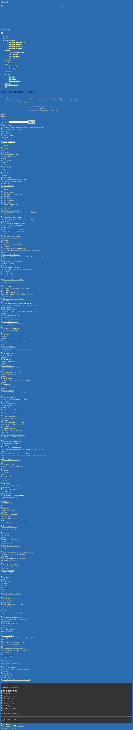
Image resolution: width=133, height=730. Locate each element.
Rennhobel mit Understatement (11, 546)
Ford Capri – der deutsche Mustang (12, 617)
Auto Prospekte (6, 125)
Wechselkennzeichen (8, 489)
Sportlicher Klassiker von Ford (11, 154)
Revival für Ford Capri (8, 667)
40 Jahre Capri (6, 581)
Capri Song (5, 334)
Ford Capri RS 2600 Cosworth (11, 372)
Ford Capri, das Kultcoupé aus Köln (12, 129)
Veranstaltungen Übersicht (17, 42)
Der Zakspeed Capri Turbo (10, 539)
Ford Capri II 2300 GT (8, 142)
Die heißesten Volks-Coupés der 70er (12, 280)
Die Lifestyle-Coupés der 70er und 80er (13, 648)
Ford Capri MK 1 (7, 161)
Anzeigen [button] (7, 50)
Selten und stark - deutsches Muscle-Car (13, 558)
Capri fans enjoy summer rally (11, 514)
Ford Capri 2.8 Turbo (8, 403)
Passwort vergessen (14, 81)
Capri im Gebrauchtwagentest (10, 204)
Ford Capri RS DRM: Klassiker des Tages (14, 179)
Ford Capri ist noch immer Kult (11, 328)
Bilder (7, 64)
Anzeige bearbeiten (14, 58)
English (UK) (10, 726)
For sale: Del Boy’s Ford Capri (11, 460)
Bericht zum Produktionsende (11, 309)
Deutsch (8, 724)
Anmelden (12, 77)
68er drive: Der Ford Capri (10, 322)
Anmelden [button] (8, 75)
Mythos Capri (6, 598)
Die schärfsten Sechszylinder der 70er (13, 422)
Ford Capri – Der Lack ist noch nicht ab (13, 248)
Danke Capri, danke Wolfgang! (11, 236)
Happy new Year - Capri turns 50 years (13, 299)
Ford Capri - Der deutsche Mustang (12, 594)
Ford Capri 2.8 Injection (9, 347)
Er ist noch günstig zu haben (10, 409)
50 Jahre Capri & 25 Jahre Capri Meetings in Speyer (17, 303)
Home (7, 36)
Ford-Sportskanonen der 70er (10, 267)
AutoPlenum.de (6, 661)
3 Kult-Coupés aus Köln (9, 397)
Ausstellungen (13, 69)
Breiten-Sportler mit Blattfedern (11, 441)
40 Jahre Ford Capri (8, 186)
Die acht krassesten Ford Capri (11, 211)
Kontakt (7, 83)
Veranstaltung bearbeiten (16, 48)
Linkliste (7, 60)
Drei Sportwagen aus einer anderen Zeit (13, 642)
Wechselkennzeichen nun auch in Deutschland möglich (18, 520)
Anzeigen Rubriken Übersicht (17, 52)
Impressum (8, 73)
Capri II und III (6, 477)
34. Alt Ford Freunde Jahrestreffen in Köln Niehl (16, 680)
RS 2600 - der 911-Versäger (10, 564)
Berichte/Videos (9, 62)
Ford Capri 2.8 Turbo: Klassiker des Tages (14, 223)
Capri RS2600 (6, 384)
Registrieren (12, 79)
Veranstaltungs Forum (15, 44)
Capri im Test (6, 483)
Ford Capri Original (8, 464)
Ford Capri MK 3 (7, 167)
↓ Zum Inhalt (4, 2)
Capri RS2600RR (7, 359)
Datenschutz (8, 71)
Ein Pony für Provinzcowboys (11, 315)
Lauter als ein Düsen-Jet (9, 273)
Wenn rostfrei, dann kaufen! (10, 416)
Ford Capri (5, 173)
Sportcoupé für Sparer (8, 192)
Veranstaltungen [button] (10, 40)
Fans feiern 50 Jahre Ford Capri (11, 255)
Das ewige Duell (7, 242)
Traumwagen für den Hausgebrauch (12, 604)
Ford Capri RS (6, 148)
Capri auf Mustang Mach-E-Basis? (12, 261)
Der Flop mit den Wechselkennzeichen (13, 495)
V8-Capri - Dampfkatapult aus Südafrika (13, 435)
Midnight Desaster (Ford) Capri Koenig (13, 341)
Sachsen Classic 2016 (8, 286)
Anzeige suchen (13, 54)
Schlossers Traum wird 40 (9, 623)
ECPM (7, 38)
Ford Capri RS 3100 (8, 391)
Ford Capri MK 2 (7, 198)
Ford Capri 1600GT (8, 571)
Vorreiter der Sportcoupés (9, 527)
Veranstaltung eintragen (16, 46)
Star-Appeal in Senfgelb (9, 629)
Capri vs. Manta (7, 378)
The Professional (7, 611)
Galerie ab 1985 (14, 67)
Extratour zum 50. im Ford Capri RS (12, 230)
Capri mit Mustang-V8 (8, 428)
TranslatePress (12, 728)
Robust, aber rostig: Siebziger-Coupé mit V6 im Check (17, 552)
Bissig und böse (7, 673)
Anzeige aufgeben (14, 56)
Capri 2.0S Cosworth (8, 366)
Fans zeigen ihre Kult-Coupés (10, 292)
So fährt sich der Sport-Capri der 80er (13, 217)
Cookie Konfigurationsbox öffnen (10, 687)
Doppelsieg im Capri (8, 135)
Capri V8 (5, 470)
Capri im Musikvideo (8, 353)
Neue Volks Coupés (8, 655)
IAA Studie (5, 502)
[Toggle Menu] (2, 33)
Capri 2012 (5, 508)
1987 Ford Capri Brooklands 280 (11, 447)
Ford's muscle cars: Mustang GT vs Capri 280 (15, 453)
